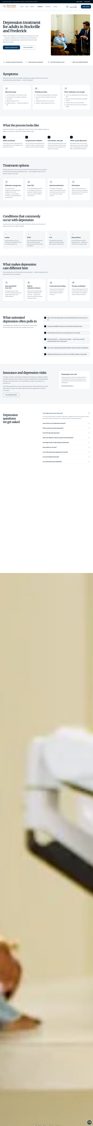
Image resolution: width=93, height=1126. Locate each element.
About (26, 6)
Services (32, 6)
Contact (55, 6)
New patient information (67, 386)
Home (22, 6)
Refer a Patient (79, 1)
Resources (48, 6)
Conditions (40, 6)
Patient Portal (87, 1)
